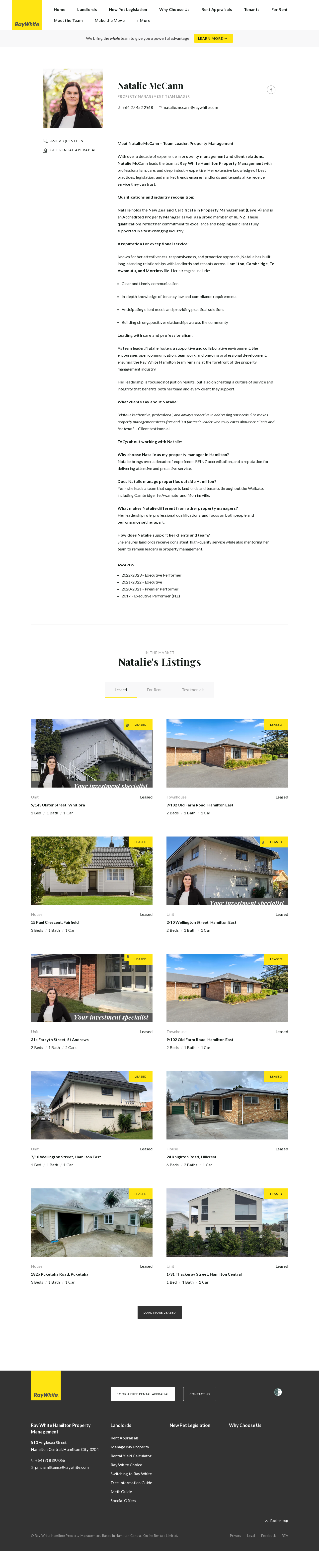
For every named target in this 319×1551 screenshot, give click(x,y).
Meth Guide (121, 1491)
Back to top (279, 1521)
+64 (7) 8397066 (50, 1460)
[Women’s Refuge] (278, 1393)
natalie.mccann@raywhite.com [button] (191, 107)
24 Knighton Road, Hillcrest (191, 1156)
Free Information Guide (131, 1482)
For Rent (279, 9)
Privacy (235, 1536)
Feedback (268, 1536)
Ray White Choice (126, 1464)
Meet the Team (68, 20)
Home (59, 9)
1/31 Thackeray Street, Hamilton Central (204, 1274)
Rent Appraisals (217, 9)
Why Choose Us (174, 9)
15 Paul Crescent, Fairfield (55, 922)
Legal (251, 1536)
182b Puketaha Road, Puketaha (59, 1274)
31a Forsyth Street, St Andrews (60, 1039)
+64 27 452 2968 (138, 107)
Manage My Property (130, 1446)
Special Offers (123, 1500)
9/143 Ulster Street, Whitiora (58, 804)
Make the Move (110, 20)
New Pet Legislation (128, 9)
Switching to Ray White (131, 1473)
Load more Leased (160, 1312)
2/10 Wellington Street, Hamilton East (201, 922)
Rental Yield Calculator (131, 1455)
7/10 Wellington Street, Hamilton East (66, 1156)
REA (285, 1536)
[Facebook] (271, 89)
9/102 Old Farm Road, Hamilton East (200, 804)
